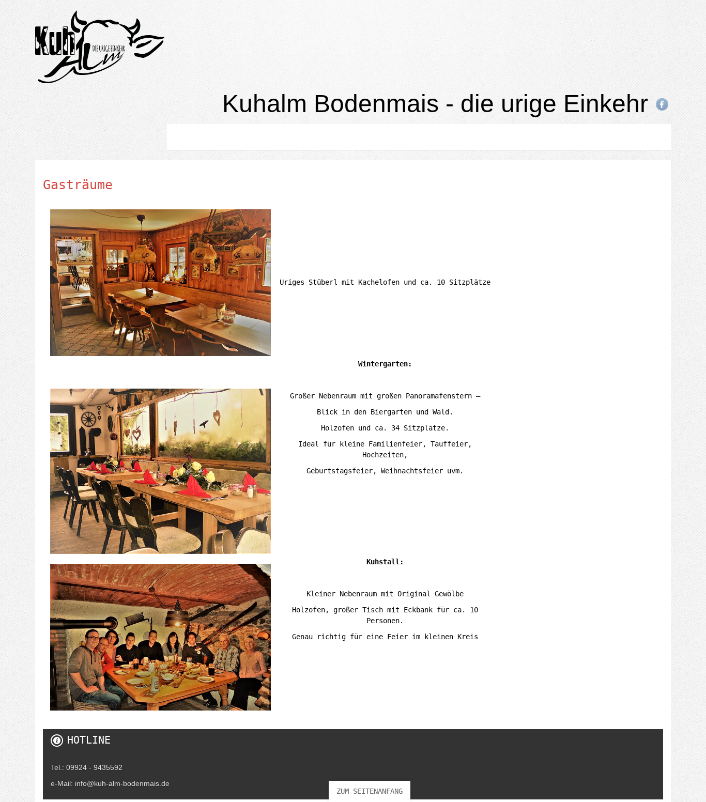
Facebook (662, 104)
